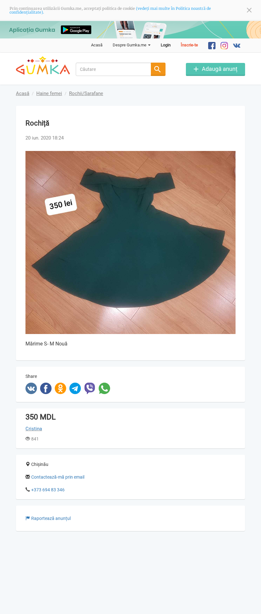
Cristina (33, 429)
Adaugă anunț (219, 68)
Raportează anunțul (51, 518)
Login (166, 45)
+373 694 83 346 (48, 489)
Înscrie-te (189, 45)
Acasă (96, 45)
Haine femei (49, 93)
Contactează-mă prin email (57, 477)
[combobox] (114, 69)
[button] (230, 157)
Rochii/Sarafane (86, 93)
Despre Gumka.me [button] (130, 45)
